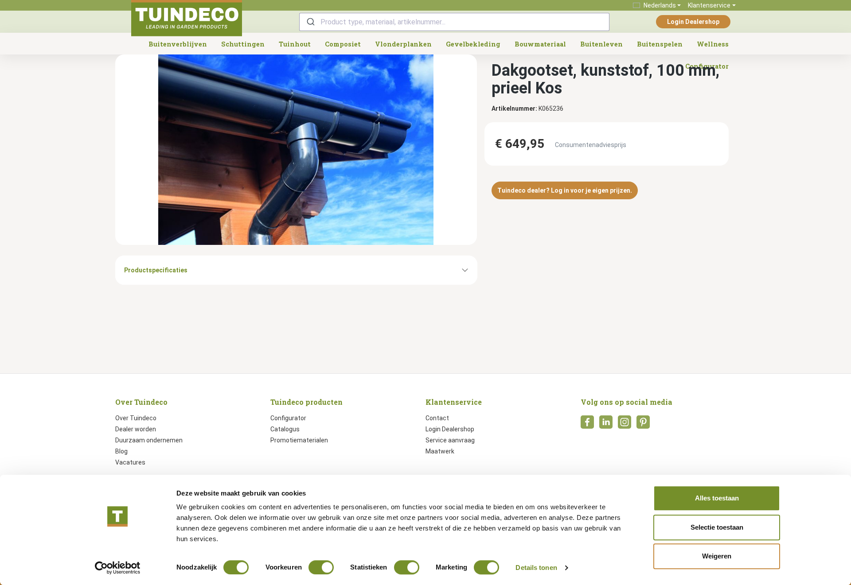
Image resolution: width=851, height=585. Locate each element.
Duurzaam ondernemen (149, 440)
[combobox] (454, 22)
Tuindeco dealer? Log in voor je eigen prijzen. (564, 190)
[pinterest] (643, 424)
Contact (437, 418)
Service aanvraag (450, 440)
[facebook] (587, 424)
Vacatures (130, 462)
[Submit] (310, 22)
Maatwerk (440, 451)
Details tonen (536, 567)
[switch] (321, 567)
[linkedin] (606, 424)
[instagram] (624, 424)
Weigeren (716, 556)
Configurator (288, 418)
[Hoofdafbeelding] (296, 149)
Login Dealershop (693, 21)
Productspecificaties (155, 270)
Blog (121, 451)
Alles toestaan (717, 498)
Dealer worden (135, 429)
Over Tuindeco (135, 418)
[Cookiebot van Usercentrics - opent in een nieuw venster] (117, 567)
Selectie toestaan (717, 527)
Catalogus (285, 429)
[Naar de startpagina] (186, 18)
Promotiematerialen (299, 440)
